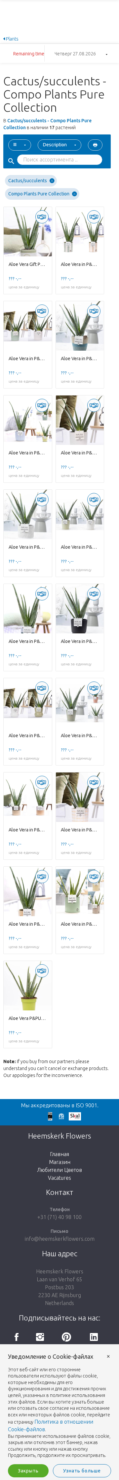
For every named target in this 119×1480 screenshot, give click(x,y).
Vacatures (59, 1178)
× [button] (108, 1356)
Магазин (59, 1162)
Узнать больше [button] (82, 1470)
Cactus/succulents (27, 180)
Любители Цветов (59, 1170)
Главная (59, 1154)
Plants (12, 39)
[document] (59, 1406)
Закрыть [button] (28, 1470)
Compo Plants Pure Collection (38, 193)
